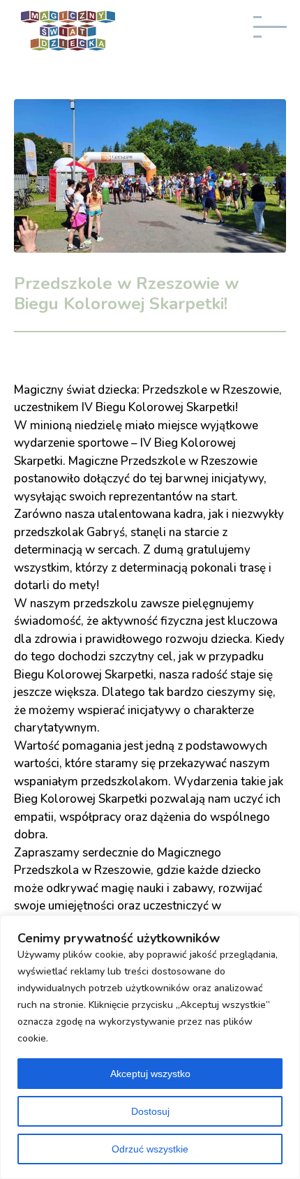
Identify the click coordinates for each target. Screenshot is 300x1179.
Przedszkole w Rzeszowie (189, 461)
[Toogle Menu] (274, 33)
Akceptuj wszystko (150, 1073)
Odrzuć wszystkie (150, 1149)
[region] (150, 1047)
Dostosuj (150, 1111)
